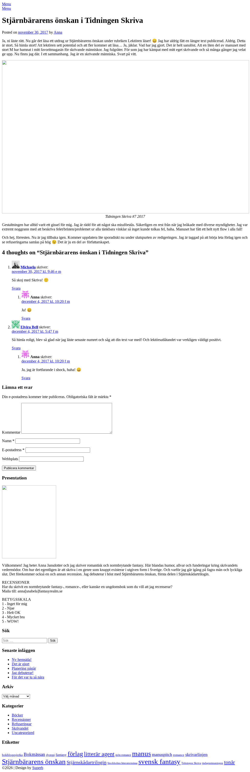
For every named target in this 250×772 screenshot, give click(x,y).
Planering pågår (24, 668)
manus (141, 753)
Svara (16, 288)
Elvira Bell (29, 327)
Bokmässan (34, 754)
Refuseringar (21, 724)
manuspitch (162, 754)
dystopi (50, 755)
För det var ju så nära (28, 677)
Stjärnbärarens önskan (34, 761)
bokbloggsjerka (12, 755)
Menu (6, 4)
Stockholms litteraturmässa (122, 763)
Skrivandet (20, 728)
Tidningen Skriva (191, 763)
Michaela (28, 267)
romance (178, 755)
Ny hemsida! (21, 660)
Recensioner (21, 719)
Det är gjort (20, 664)
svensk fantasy (159, 761)
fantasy (61, 755)
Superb (37, 768)
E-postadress (13, 450)
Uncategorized (23, 733)
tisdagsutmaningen (212, 763)
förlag (75, 753)
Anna (58, 32)
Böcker (17, 715)
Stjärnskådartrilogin (86, 762)
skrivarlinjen (196, 754)
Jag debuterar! (22, 673)
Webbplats (10, 459)
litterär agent (99, 754)
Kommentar (11, 432)
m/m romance (123, 755)
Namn (8, 441)
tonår (229, 762)
